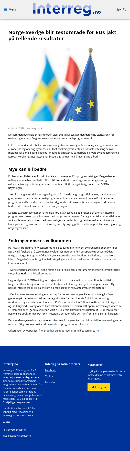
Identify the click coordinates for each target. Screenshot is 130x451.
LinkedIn (50, 382)
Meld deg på (99, 387)
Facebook (50, 370)
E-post (6, 421)
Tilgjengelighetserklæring (17, 435)
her (52, 330)
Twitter (49, 376)
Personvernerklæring (14, 429)
